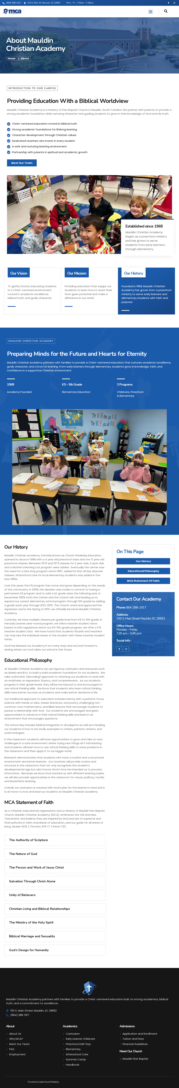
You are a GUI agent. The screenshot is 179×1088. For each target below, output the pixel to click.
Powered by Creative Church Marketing (43, 1081)
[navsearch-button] (163, 11)
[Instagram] (174, 3)
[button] (150, 11)
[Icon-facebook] (168, 3)
